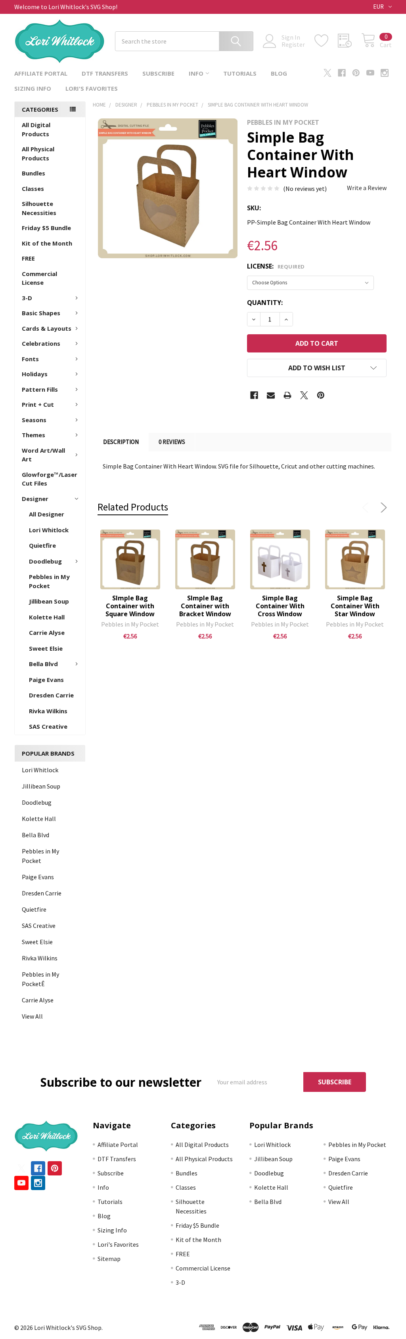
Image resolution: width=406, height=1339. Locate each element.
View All (32, 1016)
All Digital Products (36, 129)
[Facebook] (342, 73)
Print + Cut (38, 404)
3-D (27, 298)
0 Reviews (172, 442)
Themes (33, 435)
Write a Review (367, 188)
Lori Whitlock (49, 530)
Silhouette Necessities (39, 208)
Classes (33, 188)
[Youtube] (370, 73)
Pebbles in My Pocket (49, 581)
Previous (367, 507)
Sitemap (109, 1259)
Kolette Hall (47, 617)
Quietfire (42, 545)
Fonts (30, 359)
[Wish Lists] (326, 41)
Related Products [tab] (133, 507)
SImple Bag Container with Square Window (130, 606)
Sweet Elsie (46, 648)
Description (121, 442)
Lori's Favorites (91, 88)
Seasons (34, 420)
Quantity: (265, 302)
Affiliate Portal (40, 73)
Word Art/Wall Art (43, 454)
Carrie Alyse (47, 632)
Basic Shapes (41, 313)
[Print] (287, 395)
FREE (28, 258)
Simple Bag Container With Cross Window (280, 606)
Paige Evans (46, 680)
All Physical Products (38, 153)
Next (382, 507)
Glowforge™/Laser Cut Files (49, 479)
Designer (35, 499)
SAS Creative (48, 726)
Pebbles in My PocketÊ (40, 979)
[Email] (271, 395)
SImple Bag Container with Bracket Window (205, 606)
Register (293, 44)
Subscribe (158, 73)
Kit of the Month (47, 243)
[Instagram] (384, 73)
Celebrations (41, 343)
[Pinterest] (356, 73)
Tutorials (240, 73)
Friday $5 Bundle (46, 228)
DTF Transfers (105, 73)
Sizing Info (32, 88)
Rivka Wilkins (48, 711)
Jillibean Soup (49, 601)
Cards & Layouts (46, 328)
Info (196, 73)
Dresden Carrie (51, 695)
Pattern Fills (40, 389)
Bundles (33, 173)
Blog (279, 73)
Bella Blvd (43, 664)
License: (276, 266)
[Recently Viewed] (349, 41)
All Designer (46, 514)
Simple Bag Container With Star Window (355, 606)
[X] (327, 73)
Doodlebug (45, 561)
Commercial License (39, 278)
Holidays (35, 374)
